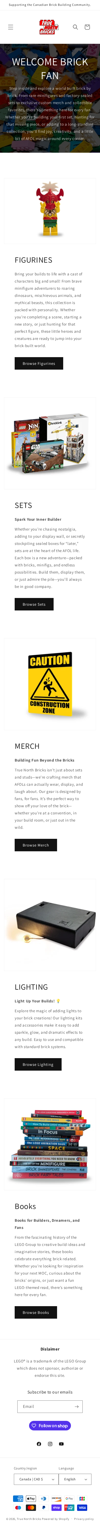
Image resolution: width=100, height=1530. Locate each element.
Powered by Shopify (55, 1518)
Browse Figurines (39, 363)
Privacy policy (84, 1519)
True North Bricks (29, 1518)
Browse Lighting (38, 1064)
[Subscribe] (76, 1406)
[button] (11, 27)
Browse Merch (36, 845)
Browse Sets (34, 604)
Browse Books (36, 1312)
